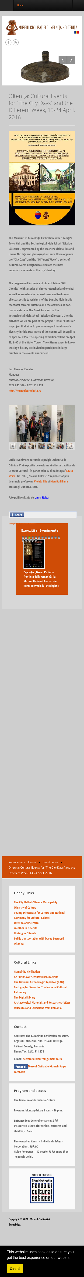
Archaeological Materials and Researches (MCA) (42, 1002)
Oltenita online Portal (26, 923)
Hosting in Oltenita (25, 933)
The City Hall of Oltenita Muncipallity (35, 902)
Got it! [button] (15, 1268)
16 (32, 540)
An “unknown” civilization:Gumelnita (36, 977)
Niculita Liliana (59, 481)
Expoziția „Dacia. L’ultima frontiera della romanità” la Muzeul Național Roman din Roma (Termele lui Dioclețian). (42, 579)
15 (29, 540)
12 (58, 537)
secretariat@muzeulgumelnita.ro (42, 1059)
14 (26, 540)
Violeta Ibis (40, 481)
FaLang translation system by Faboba (23, 523)
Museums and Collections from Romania (38, 1008)
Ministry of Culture (25, 907)
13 (22, 540)
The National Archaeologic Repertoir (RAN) (39, 982)
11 (55, 537)
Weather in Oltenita (25, 928)
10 (52, 537)
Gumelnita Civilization (27, 971)
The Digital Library (24, 997)
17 (36, 540)
